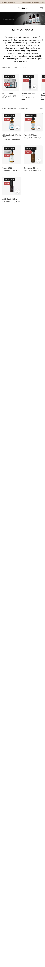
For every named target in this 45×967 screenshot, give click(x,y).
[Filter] (41, 108)
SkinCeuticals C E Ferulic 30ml (11, 136)
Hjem (4, 108)
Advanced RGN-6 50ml (28, 94)
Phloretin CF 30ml (30, 135)
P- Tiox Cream (7, 93)
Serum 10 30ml (8, 168)
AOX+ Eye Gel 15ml (9, 199)
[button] (36, 8)
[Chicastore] (22, 8)
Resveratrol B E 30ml (31, 168)
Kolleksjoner (12, 108)
